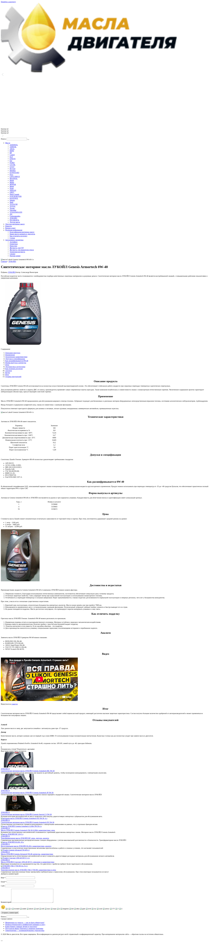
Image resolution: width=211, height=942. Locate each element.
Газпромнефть (15, 216)
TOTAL (12, 206)
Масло (7, 143)
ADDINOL (14, 145)
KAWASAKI (14, 173)
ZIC (11, 214)
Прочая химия (15, 256)
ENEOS (12, 159)
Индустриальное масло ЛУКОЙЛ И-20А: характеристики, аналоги (26, 846)
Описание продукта (12, 353)
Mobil (12, 180)
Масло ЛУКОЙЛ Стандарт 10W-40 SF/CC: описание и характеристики (27, 862)
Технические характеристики (16, 357)
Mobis (12, 182)
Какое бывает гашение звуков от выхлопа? (21, 926)
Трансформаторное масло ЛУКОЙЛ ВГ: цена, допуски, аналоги (25, 838)
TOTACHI (13, 204)
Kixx (11, 175)
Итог (7, 375)
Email (3, 882)
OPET (12, 192)
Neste (12, 188)
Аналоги (8, 371)
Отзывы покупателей (13, 377)
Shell (11, 202)
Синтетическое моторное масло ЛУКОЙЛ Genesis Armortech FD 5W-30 (27, 822)
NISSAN (13, 190)
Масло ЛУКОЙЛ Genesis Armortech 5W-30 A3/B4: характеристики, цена (28, 830)
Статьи (12, 238)
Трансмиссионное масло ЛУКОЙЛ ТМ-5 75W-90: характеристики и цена (28, 870)
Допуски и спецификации (15, 359)
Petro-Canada (14, 194)
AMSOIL (13, 147)
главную (14, 704)
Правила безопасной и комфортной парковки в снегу (25, 924)
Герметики (14, 244)
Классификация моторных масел (22, 232)
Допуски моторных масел (15, 224)
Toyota (12, 208)
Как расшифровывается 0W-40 (16, 361)
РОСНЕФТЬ (14, 220)
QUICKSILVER (16, 196)
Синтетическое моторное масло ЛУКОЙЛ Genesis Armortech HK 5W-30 (28, 771)
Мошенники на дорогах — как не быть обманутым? (24, 923)
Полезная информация (13, 230)
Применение (10, 355)
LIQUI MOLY (15, 176)
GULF (12, 167)
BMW (12, 151)
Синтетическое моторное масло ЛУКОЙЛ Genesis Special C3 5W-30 (26, 814)
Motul (12, 186)
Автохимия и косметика (14, 240)
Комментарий (6, 902)
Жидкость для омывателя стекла (22, 250)
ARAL (12, 149)
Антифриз (13, 242)
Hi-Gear (12, 169)
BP (11, 153)
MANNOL (14, 178)
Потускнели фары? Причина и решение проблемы (24, 928)
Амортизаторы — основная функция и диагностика (24, 930)
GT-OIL (12, 165)
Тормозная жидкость (17, 252)
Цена (7, 365)
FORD (12, 163)
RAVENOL (14, 198)
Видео (7, 373)
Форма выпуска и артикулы (15, 363)
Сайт (3, 886)
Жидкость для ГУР (17, 248)
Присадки (13, 246)
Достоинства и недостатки (15, 367)
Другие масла (15, 222)
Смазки (12, 254)
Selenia (12, 200)
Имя (3, 878)
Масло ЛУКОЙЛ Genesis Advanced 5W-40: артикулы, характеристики (27, 854)
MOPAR (13, 184)
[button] (105, 75)
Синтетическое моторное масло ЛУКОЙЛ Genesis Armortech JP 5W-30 (27, 793)
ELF (11, 157)
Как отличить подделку (18, 236)
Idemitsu (13, 171)
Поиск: (4, 139)
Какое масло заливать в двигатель (22, 234)
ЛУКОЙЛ (13, 218)
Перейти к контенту (8, 2)
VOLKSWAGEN (16, 212)
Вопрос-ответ (10, 228)
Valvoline (13, 210)
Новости (8, 226)
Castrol (12, 155)
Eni (11, 161)
